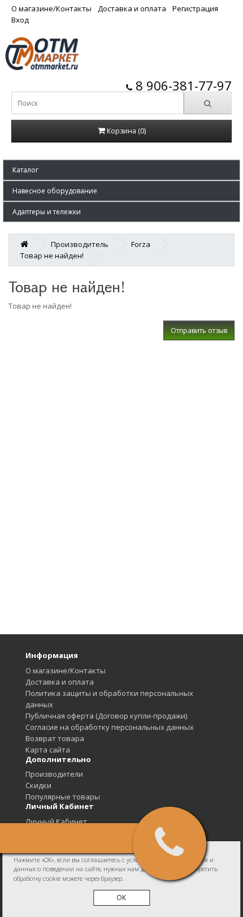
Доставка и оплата (132, 8)
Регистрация (195, 8)
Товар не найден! (52, 255)
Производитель (80, 244)
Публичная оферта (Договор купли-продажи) (106, 716)
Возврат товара (54, 738)
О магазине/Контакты (51, 8)
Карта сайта (47, 750)
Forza (140, 244)
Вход (20, 20)
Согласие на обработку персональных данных (109, 727)
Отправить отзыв (199, 330)
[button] (121, 169)
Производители (54, 774)
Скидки (38, 785)
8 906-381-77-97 (182, 86)
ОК (121, 897)
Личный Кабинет (56, 821)
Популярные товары (62, 796)
